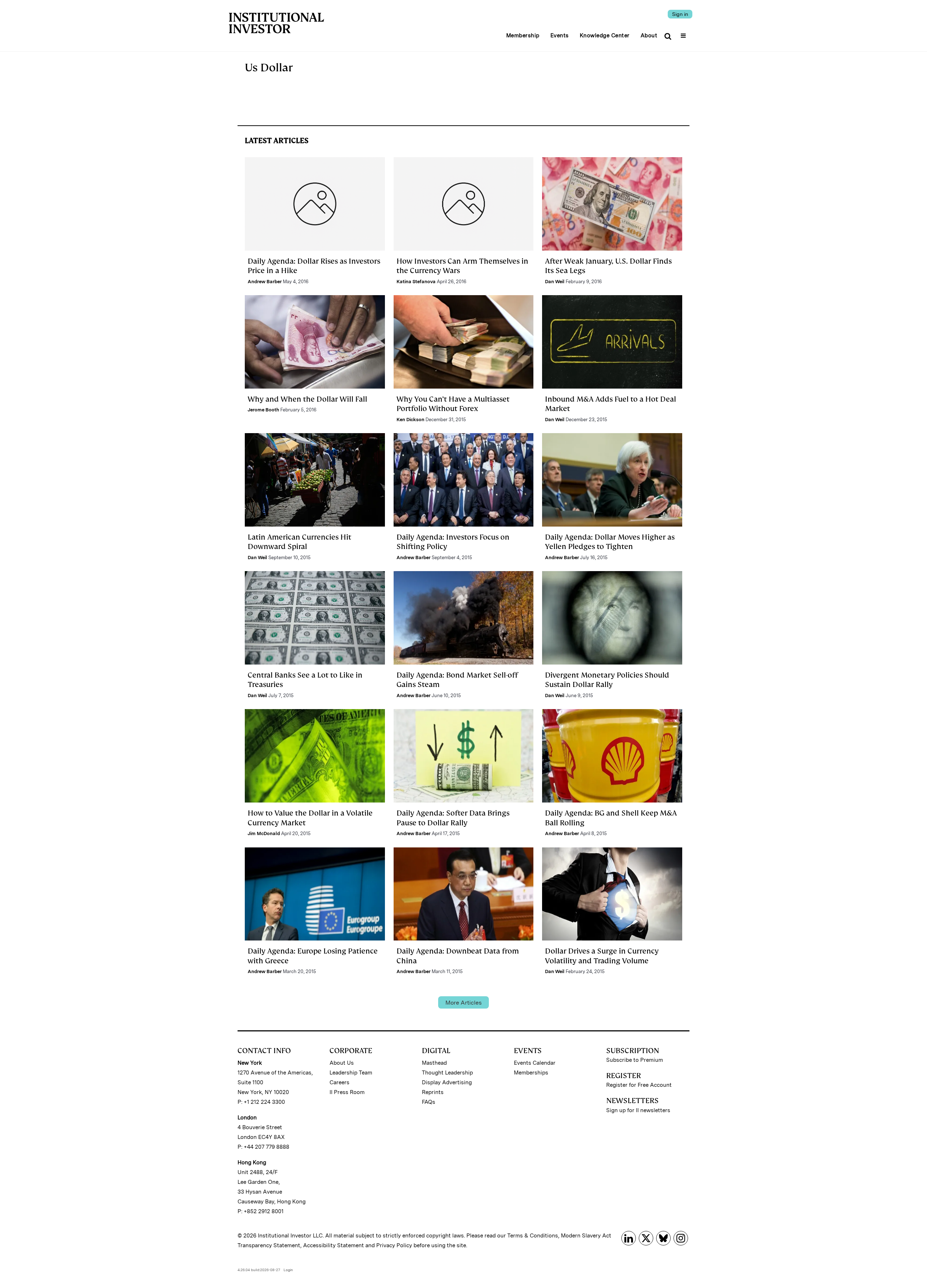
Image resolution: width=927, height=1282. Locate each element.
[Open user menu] (684, 33)
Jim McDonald (264, 833)
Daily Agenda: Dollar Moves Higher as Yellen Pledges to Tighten (610, 541)
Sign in (680, 14)
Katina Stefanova (416, 281)
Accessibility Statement (333, 1245)
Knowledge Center (605, 35)
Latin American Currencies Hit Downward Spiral (299, 541)
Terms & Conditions (532, 1235)
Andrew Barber (265, 281)
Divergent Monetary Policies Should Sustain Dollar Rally (607, 679)
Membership (523, 35)
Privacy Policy (394, 1245)
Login (288, 1270)
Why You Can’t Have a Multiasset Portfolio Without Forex (453, 403)
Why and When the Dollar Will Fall (307, 399)
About (649, 35)
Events (559, 35)
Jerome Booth (263, 409)
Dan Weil (555, 281)
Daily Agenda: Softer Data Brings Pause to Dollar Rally (453, 817)
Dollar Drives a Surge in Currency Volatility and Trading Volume (602, 955)
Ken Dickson (410, 419)
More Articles (463, 1002)
